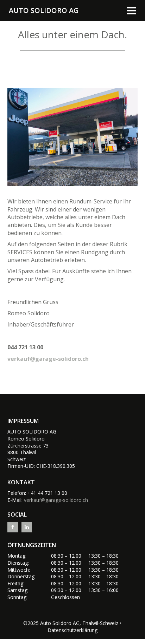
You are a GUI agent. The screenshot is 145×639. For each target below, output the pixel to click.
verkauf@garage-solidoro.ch (48, 359)
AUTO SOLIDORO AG (44, 10)
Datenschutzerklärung (72, 630)
